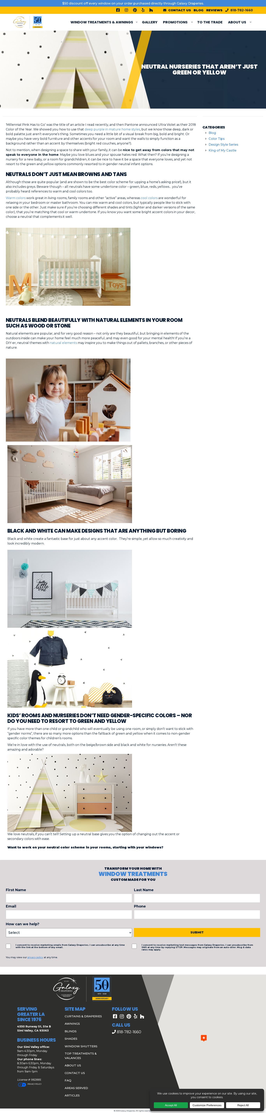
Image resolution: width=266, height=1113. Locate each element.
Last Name (144, 890)
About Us (237, 22)
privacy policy (35, 957)
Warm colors (16, 198)
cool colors (149, 198)
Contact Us (75, 1073)
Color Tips (217, 139)
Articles (72, 1095)
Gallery (150, 22)
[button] (204, 1038)
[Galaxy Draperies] (27, 21)
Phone (140, 906)
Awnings (72, 1023)
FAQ (68, 1080)
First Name (16, 890)
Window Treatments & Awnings (101, 22)
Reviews (214, 10)
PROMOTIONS (175, 22)
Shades (71, 1038)
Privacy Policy (34, 1084)
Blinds (71, 1031)
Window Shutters (81, 1046)
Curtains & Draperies (83, 1016)
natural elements (63, 343)
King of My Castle (222, 150)
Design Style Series (223, 144)
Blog (198, 10)
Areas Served (76, 1088)
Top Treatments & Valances (81, 1056)
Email (11, 906)
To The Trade (210, 22)
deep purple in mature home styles (112, 129)
